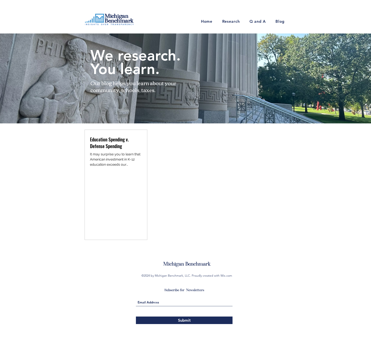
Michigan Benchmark (186, 264)
